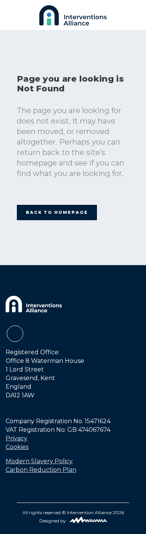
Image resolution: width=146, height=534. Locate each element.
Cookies (17, 446)
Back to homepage (57, 212)
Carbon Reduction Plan (41, 469)
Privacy (16, 438)
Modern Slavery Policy (39, 461)
